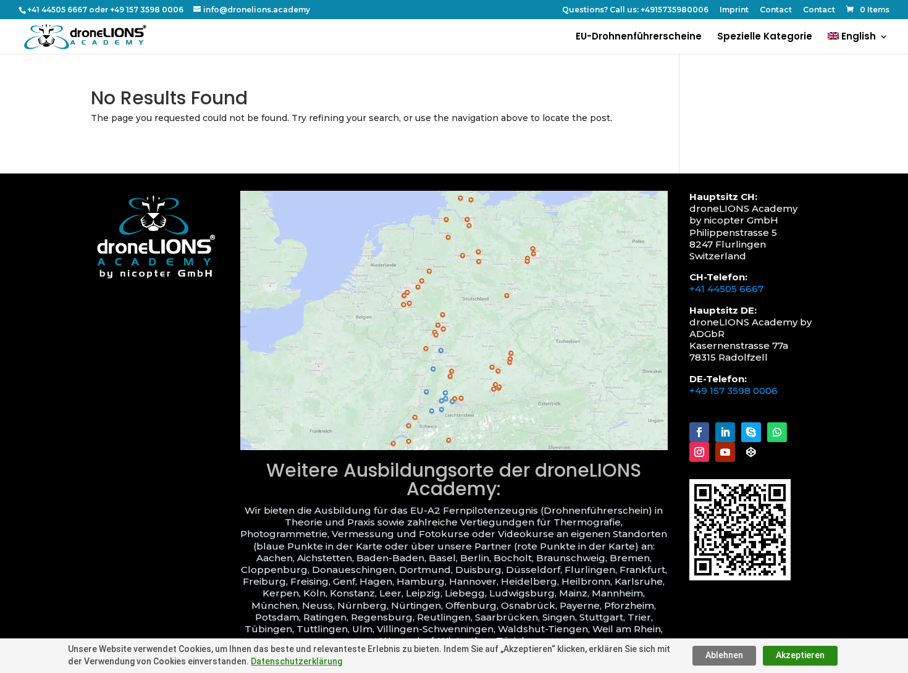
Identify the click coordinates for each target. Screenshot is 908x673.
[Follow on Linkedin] (725, 432)
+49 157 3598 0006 (733, 390)
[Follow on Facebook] (699, 432)
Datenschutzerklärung (296, 661)
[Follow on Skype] (751, 432)
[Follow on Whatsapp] (777, 432)
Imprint (734, 10)
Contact (776, 10)
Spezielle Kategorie (764, 37)
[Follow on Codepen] (751, 452)
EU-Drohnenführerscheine (639, 37)
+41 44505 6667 (726, 289)
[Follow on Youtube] (725, 452)
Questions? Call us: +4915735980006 (635, 10)
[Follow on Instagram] (699, 452)
